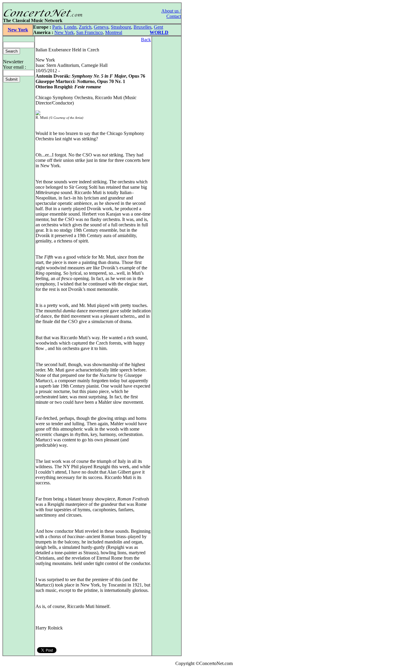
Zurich (85, 27)
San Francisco (89, 32)
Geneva (101, 27)
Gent (158, 27)
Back (146, 39)
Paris (57, 27)
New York (18, 29)
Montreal (113, 32)
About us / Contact (171, 13)
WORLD (159, 32)
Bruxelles (142, 27)
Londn (70, 27)
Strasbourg (121, 27)
